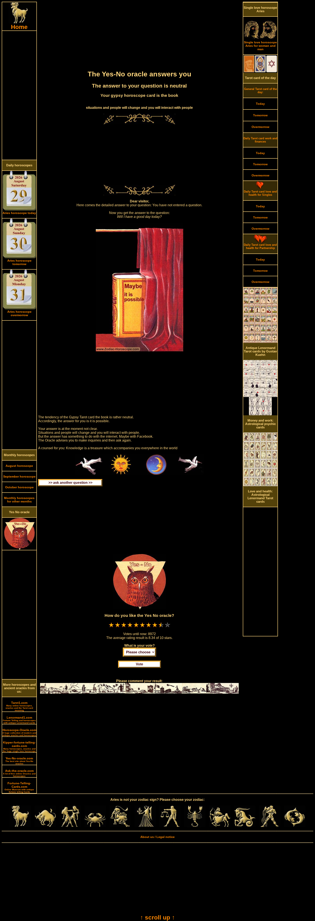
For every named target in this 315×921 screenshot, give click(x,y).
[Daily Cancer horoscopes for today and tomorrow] (95, 826)
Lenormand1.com (19, 720)
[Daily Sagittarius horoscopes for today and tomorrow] (220, 826)
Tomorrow (260, 115)
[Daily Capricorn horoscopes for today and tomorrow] (244, 826)
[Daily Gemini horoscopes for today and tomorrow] (70, 826)
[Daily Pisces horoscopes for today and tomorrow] (294, 826)
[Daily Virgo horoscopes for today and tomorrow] (145, 826)
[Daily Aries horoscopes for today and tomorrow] (20, 826)
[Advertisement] (19, 95)
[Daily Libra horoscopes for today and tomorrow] (170, 826)
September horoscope (19, 476)
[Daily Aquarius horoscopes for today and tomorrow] (269, 826)
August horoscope (19, 465)
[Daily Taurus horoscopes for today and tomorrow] (45, 826)
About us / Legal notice (157, 837)
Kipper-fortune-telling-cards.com (19, 746)
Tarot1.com (19, 706)
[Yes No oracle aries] (19, 549)
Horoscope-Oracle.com (19, 732)
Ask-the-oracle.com (19, 773)
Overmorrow (260, 127)
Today (260, 103)
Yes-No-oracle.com (19, 761)
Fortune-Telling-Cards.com (19, 787)
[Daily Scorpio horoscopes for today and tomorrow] (195, 826)
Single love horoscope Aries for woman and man (260, 46)
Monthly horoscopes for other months (19, 499)
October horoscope (19, 487)
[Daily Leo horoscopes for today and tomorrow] (120, 826)
